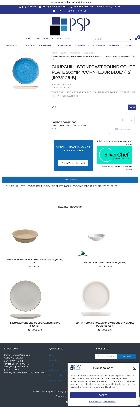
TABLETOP (75, 53)
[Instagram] (60, 11)
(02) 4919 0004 (11, 370)
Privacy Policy (109, 402)
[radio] (132, 107)
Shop (63, 53)
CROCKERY (89, 53)
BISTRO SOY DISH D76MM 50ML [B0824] (105, 262)
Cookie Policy (95, 402)
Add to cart (124, 129)
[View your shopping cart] (136, 39)
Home (54, 53)
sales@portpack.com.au (16, 366)
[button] (134, 368)
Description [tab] (70, 180)
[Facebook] (54, 11)
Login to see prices (64, 122)
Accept (103, 395)
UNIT (54, 107)
